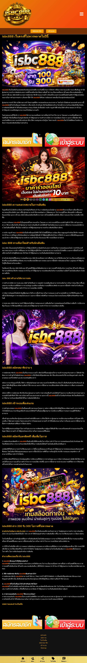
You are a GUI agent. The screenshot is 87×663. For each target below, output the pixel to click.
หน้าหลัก (43, 635)
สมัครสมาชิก (37, 31)
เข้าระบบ (51, 31)
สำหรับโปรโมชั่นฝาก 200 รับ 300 (13, 531)
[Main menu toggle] (81, 14)
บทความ (43, 638)
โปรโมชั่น (43, 640)
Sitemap (43, 648)
